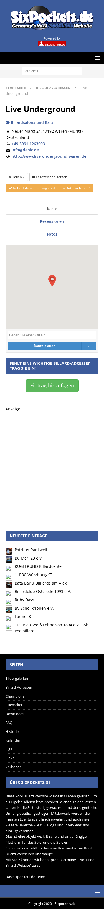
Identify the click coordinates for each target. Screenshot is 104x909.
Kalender (13, 740)
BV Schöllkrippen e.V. (34, 608)
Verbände (14, 766)
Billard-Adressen (19, 687)
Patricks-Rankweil (31, 549)
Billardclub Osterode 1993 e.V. (43, 591)
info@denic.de (25, 149)
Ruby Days (24, 599)
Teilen (17, 176)
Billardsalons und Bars (31, 122)
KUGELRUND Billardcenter (39, 566)
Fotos (52, 234)
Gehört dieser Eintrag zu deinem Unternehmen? (51, 188)
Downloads (15, 713)
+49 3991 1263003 (28, 143)
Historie (12, 731)
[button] (52, 281)
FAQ (9, 722)
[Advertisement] (52, 464)
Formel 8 (23, 616)
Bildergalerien (17, 678)
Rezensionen (52, 221)
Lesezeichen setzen (51, 176)
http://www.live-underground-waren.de (49, 156)
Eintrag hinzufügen (52, 385)
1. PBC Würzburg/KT (33, 574)
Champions (15, 696)
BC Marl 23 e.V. (29, 558)
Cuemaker (14, 704)
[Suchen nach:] (52, 70)
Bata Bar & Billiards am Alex (41, 583)
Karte (52, 208)
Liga (9, 749)
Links (10, 757)
